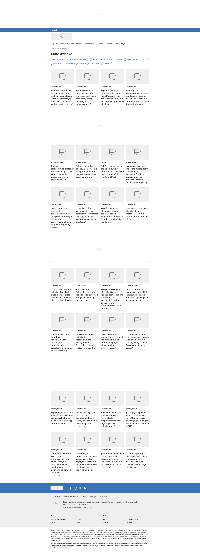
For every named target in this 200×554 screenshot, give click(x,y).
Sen (144, 59)
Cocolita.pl (105, 523)
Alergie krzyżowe (59, 59)
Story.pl (129, 523)
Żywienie (83, 63)
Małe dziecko (56, 204)
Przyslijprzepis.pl (132, 519)
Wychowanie (70, 63)
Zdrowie (120, 59)
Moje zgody (104, 497)
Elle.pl (52, 516)
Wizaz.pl (79, 523)
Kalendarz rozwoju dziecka (79, 59)
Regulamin (56, 497)
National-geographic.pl (58, 519)
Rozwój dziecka (132, 59)
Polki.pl (104, 519)
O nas (84, 497)
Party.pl (78, 519)
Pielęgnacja (57, 63)
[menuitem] (54, 43)
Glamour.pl (79, 516)
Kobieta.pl (105, 516)
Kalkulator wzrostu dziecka (102, 59)
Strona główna (55, 48)
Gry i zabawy (95, 63)
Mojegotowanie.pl (133, 516)
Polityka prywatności (71, 497)
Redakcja (93, 497)
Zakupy (106, 63)
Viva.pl (53, 523)
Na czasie (54, 30)
